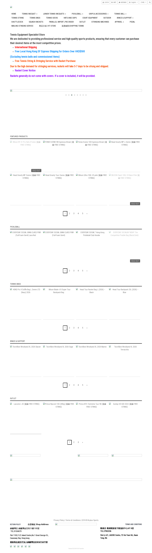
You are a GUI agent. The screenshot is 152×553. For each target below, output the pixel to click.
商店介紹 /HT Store (47, 26)
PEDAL (132, 22)
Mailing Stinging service (22, 26)
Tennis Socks (52, 18)
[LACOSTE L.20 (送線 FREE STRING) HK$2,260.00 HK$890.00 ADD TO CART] (25, 418)
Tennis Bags (35, 18)
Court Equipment (90, 18)
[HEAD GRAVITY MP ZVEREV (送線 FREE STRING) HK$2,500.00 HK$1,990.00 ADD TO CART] (25, 189)
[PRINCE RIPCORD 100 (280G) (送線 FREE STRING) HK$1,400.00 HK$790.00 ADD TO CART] (58, 418)
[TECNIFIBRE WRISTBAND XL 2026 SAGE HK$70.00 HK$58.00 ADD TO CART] (58, 361)
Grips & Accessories (98, 14)
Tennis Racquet (29, 14)
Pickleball (77, 14)
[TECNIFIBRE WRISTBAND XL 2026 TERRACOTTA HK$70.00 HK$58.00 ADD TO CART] (124, 361)
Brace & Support (124, 18)
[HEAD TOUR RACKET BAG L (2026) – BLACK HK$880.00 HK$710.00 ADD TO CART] (91, 304)
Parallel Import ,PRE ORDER (61, 22)
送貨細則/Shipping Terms (73, 26)
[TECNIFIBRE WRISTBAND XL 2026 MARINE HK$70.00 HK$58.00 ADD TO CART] (91, 361)
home (13, 14)
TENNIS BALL (119, 14)
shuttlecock (17, 22)
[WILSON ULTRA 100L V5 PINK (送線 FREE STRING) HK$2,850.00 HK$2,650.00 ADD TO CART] (91, 189)
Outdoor (107, 18)
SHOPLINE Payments (79, 548)
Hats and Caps (70, 18)
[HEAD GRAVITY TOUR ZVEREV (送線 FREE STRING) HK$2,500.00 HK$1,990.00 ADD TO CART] (58, 189)
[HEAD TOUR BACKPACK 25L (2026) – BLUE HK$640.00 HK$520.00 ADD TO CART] (124, 304)
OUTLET (82, 22)
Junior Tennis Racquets (54, 14)
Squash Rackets (36, 22)
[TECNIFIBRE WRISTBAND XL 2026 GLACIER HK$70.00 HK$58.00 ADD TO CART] (25, 361)
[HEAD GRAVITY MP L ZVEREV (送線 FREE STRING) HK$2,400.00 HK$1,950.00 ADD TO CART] (124, 156)
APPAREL (119, 22)
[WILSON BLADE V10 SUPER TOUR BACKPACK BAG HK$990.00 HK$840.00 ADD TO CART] (58, 304)
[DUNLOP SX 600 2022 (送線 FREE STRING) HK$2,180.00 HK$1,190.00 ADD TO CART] (124, 418)
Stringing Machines (100, 22)
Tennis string (17, 18)
